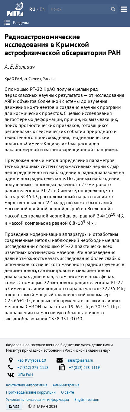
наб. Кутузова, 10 (32, 360)
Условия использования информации (38, 399)
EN (43, 9)
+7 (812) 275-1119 (84, 367)
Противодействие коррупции (31, 392)
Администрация (66, 385)
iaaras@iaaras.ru (80, 360)
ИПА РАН (25, 374)
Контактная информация (27, 385)
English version (86, 399)
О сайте (67, 392)
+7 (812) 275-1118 (33, 367)
